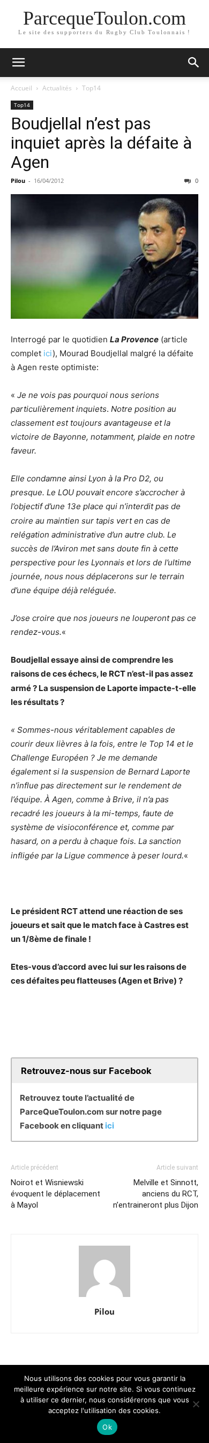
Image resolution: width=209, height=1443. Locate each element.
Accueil (21, 88)
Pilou (18, 180)
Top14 (91, 88)
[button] (18, 62)
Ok (107, 1427)
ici (48, 353)
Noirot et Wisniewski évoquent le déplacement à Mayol (55, 1194)
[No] (195, 1404)
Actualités (57, 88)
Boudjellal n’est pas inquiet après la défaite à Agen (101, 142)
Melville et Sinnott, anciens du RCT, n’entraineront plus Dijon (155, 1194)
